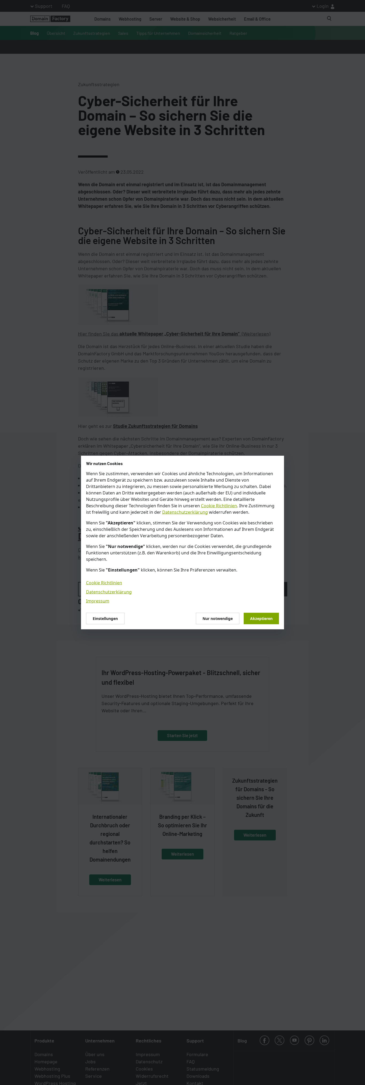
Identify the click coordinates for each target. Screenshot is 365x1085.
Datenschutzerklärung (185, 512)
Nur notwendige (218, 618)
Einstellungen (105, 618)
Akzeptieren (261, 618)
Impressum (97, 601)
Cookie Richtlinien (219, 506)
